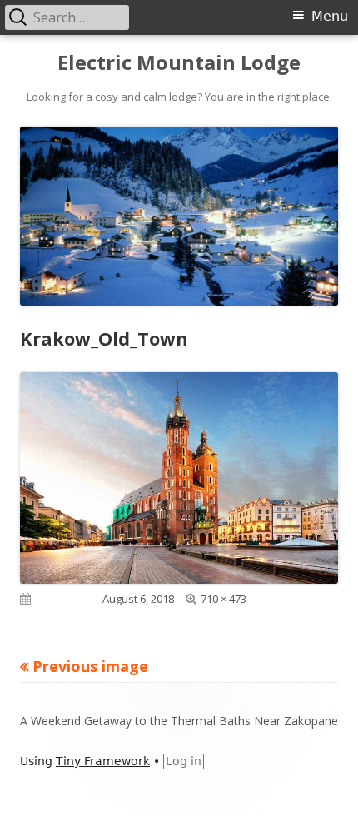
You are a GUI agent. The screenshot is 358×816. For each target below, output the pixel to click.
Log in (183, 761)
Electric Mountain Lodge (179, 63)
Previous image (90, 666)
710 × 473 (223, 598)
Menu (329, 16)
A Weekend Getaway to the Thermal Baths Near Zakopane (179, 721)
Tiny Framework (103, 761)
